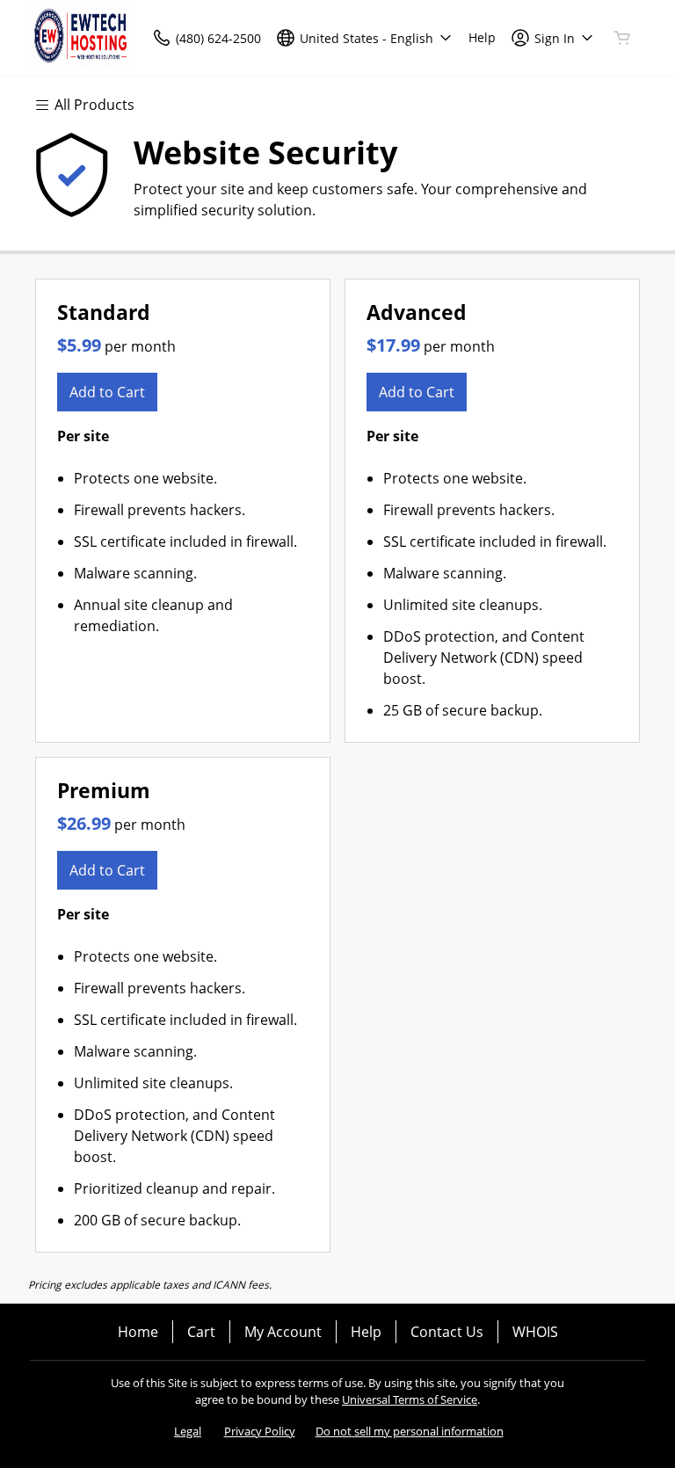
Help (366, 1331)
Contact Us (446, 1331)
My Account (283, 1331)
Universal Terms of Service (409, 1399)
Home (138, 1331)
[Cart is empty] (622, 37)
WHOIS (535, 1331)
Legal (187, 1431)
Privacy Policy (259, 1431)
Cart (201, 1331)
